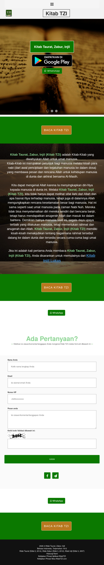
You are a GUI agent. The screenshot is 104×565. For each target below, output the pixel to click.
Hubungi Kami (52, 553)
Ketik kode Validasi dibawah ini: (21, 430)
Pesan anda (13, 408)
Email (10, 376)
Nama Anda (13, 360)
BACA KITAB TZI (56, 130)
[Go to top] (97, 564)
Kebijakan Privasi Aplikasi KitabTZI (52, 556)
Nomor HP (12, 392)
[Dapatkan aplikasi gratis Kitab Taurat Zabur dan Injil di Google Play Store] (52, 60)
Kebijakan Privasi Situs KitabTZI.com (52, 558)
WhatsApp (53, 70)
